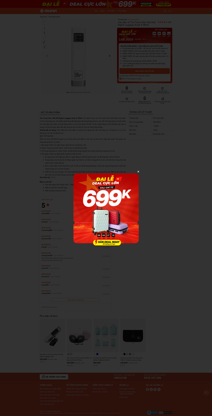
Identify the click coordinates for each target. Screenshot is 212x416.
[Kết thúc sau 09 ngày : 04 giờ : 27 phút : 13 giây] (106, 244)
